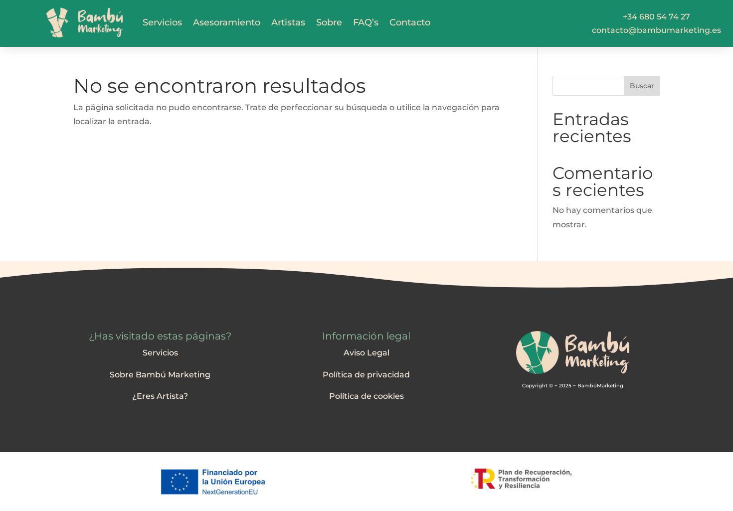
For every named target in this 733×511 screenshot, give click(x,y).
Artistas (288, 22)
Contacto (409, 22)
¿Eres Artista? (160, 396)
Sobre (329, 22)
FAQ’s (365, 22)
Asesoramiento (226, 22)
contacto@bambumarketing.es (656, 30)
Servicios (162, 22)
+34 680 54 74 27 (656, 16)
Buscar (642, 85)
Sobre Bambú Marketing (160, 374)
